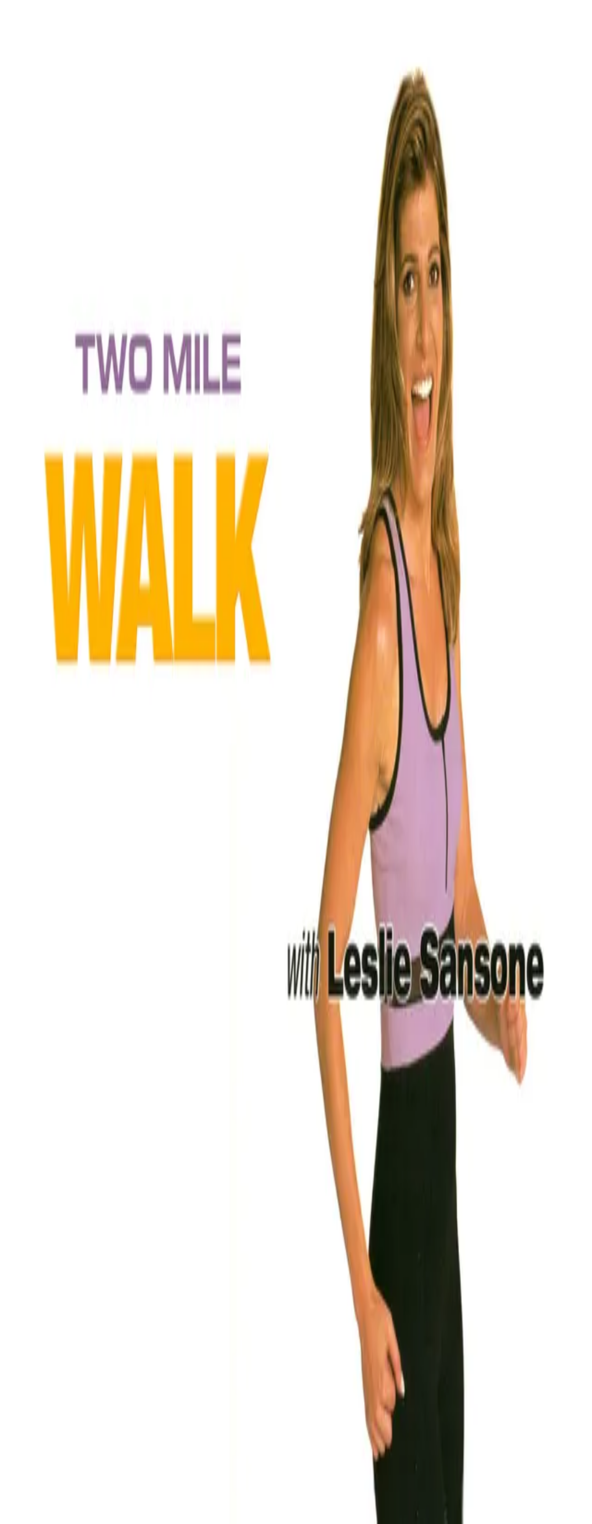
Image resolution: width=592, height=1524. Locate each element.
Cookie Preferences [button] (63, 1251)
